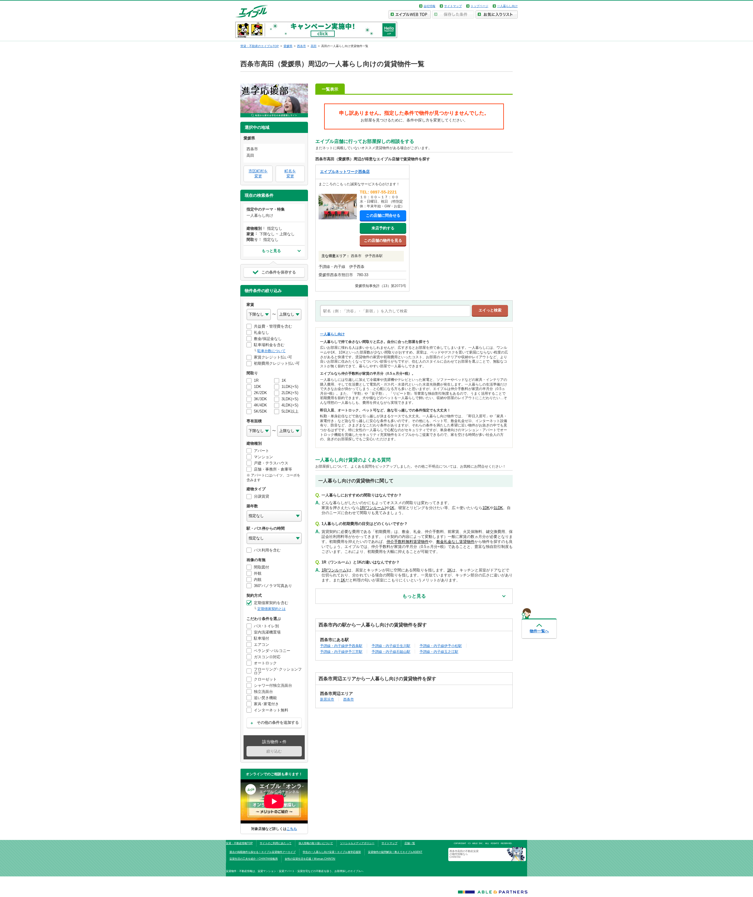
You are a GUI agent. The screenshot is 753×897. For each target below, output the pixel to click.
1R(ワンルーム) (373, 508)
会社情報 (429, 6)
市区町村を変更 (258, 173)
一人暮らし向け (507, 6)
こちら (291, 829)
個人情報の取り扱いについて (316, 843)
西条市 (348, 699)
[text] (395, 311)
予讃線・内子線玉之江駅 (438, 651)
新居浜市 (327, 699)
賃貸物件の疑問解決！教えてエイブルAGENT (395, 852)
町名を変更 (290, 173)
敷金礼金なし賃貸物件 (455, 541)
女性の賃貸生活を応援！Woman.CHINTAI (310, 858)
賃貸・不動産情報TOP (239, 843)
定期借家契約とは (271, 609)
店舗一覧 (409, 843)
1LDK (498, 508)
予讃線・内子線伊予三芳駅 (341, 651)
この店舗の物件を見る (383, 240)
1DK (486, 508)
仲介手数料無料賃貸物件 (408, 541)
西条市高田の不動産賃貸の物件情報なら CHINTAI (464, 854)
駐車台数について (271, 351)
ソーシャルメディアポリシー (357, 843)
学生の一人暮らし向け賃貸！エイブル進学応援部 (332, 852)
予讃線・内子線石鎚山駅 (390, 651)
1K (392, 508)
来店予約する (382, 228)
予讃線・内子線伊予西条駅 (341, 646)
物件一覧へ (539, 631)
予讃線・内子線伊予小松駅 (440, 646)
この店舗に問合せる (383, 215)
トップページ (479, 6)
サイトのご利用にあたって (275, 843)
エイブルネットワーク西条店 (345, 171)
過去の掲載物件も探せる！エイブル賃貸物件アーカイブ (262, 852)
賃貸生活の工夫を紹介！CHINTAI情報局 (253, 858)
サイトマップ (453, 6)
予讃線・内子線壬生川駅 (390, 646)
